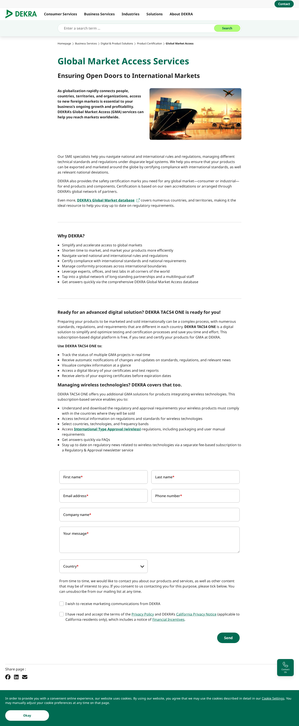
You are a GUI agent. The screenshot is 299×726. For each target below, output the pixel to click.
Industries (130, 14)
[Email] (24, 677)
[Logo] (22, 14)
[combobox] (103, 566)
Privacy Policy (143, 614)
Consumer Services (60, 14)
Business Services (99, 14)
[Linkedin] (16, 677)
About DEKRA (181, 14)
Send (228, 637)
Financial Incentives (168, 619)
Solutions (154, 14)
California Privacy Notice (196, 614)
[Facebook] (8, 677)
